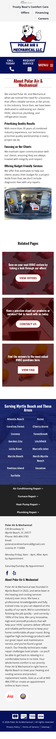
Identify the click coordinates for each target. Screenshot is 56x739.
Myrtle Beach (15, 456)
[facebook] (7, 573)
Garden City (16, 441)
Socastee (40, 467)
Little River (15, 448)
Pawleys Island (15, 467)
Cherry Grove (40, 426)
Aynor (40, 418)
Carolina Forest (15, 426)
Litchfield (40, 441)
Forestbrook (41, 433)
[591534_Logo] (28, 25)
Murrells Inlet (41, 448)
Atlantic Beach (15, 418)
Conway (15, 433)
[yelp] (14, 573)
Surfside (15, 475)
